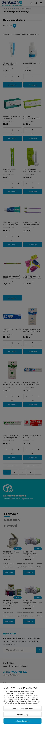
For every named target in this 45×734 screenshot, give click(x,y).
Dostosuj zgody (22, 715)
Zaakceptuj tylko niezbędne (22, 708)
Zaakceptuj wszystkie (22, 721)
